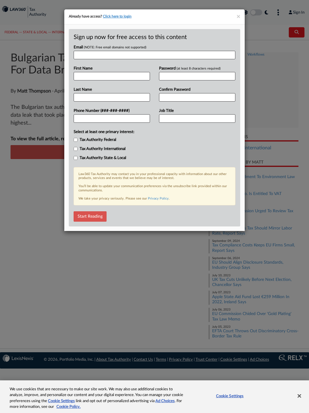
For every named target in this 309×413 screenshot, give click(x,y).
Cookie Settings (61, 401)
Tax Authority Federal (98, 140)
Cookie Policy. (68, 407)
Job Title (166, 111)
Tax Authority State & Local (103, 158)
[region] (154, 396)
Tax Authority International (103, 149)
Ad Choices (165, 401)
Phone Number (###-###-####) (101, 111)
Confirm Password (174, 90)
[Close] (299, 395)
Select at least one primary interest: (104, 132)
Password (190, 68)
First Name (83, 68)
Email (110, 47)
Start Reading (90, 216)
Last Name (83, 90)
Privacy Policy (158, 198)
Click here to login (117, 16)
